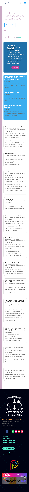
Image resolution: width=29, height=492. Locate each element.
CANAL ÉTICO (7, 437)
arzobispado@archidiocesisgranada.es (12, 427)
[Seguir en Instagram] (22, 431)
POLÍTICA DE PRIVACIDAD (9, 441)
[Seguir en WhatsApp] (13, 431)
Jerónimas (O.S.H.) (11, 92)
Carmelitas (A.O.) (10, 199)
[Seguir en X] (10, 431)
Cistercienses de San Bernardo (14, 369)
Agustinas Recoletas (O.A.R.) (13, 106)
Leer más (15, 67)
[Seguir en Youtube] (19, 431)
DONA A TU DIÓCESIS (8, 448)
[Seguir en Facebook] (7, 431)
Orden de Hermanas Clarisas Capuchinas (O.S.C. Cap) (13, 238)
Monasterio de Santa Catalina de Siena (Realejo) (14, 348)
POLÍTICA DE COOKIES (9, 442)
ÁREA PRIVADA (7, 455)
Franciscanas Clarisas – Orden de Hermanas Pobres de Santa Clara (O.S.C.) (14, 301)
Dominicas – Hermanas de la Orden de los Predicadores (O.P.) (14, 48)
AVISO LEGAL (6, 439)
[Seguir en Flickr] (16, 431)
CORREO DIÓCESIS (8, 453)
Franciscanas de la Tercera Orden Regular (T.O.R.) (14, 281)
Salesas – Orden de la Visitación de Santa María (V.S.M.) (15, 328)
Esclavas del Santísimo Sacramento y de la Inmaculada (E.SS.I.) (15, 263)
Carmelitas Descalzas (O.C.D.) (13, 216)
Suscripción (10, 25)
